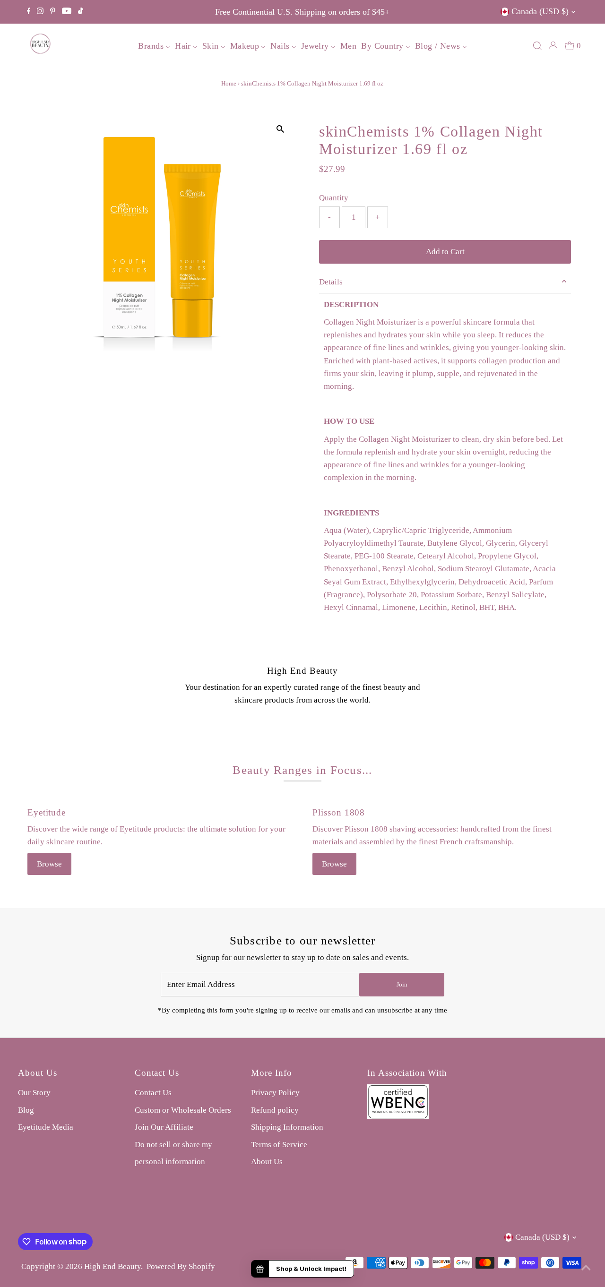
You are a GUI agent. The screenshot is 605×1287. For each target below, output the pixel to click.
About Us (267, 1161)
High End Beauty (112, 1266)
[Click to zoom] (280, 128)
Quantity (333, 197)
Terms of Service (279, 1144)
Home (228, 83)
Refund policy (275, 1110)
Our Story (34, 1092)
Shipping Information (287, 1127)
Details (331, 281)
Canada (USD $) (540, 11)
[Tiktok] (81, 11)
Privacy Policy (275, 1092)
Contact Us (153, 1092)
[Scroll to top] (586, 1268)
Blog (26, 1110)
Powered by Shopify (181, 1266)
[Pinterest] (53, 11)
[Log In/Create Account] (553, 46)
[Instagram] (40, 11)
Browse (49, 863)
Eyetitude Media (45, 1127)
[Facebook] (29, 11)
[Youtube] (67, 11)
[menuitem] (154, 45)
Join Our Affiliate (164, 1127)
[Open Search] (537, 46)
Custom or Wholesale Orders (183, 1110)
